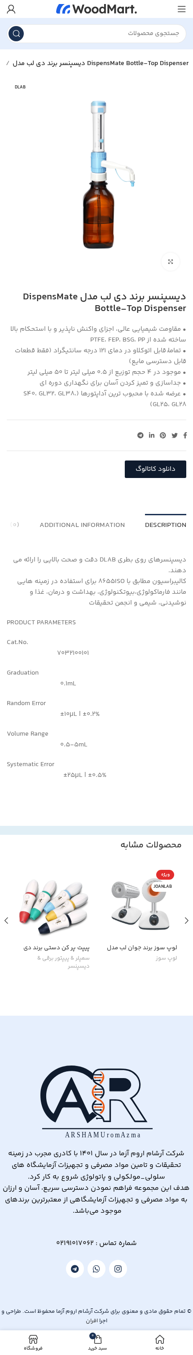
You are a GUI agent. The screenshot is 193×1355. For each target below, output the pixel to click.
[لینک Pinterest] (163, 435)
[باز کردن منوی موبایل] (182, 9)
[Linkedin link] (151, 435)
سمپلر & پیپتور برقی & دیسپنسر (63, 963)
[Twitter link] (174, 435)
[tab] (165, 524)
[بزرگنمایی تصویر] (171, 262)
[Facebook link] (185, 435)
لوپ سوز (166, 959)
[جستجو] (16, 33)
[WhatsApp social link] (96, 1269)
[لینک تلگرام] (140, 435)
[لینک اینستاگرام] (118, 1269)
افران (92, 1320)
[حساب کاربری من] (11, 9)
